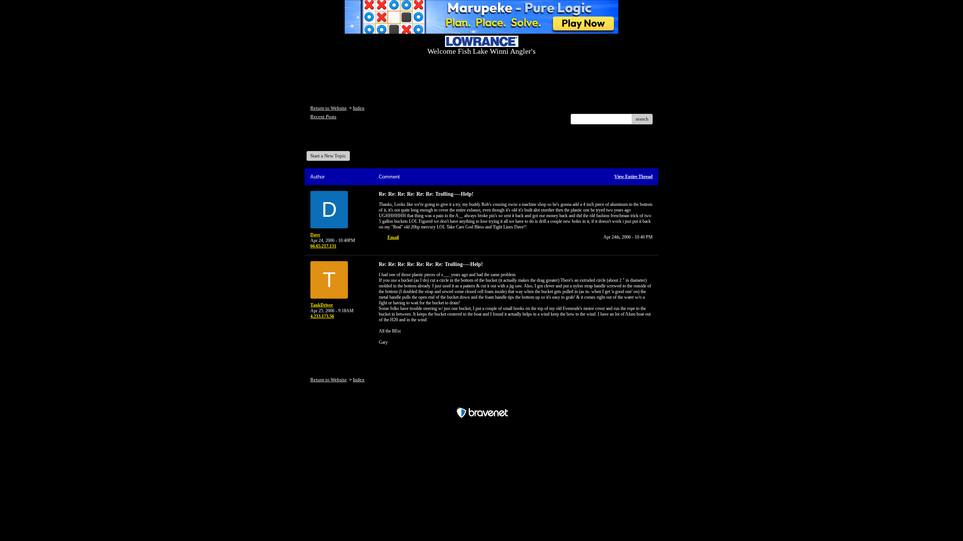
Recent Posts (323, 116)
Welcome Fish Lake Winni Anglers (351, 140)
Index (359, 108)
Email (393, 237)
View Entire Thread (633, 176)
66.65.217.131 (323, 246)
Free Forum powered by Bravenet (482, 399)
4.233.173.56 (322, 316)
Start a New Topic (328, 156)
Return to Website (328, 108)
